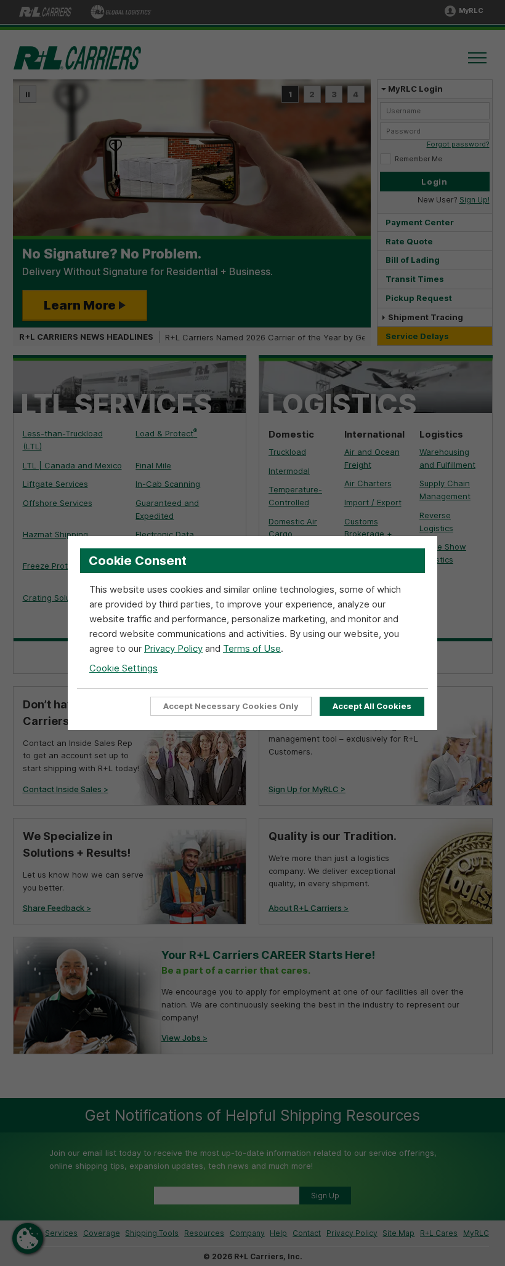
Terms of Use (252, 648)
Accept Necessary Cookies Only (231, 706)
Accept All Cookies (372, 706)
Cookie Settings (123, 668)
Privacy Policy (173, 648)
